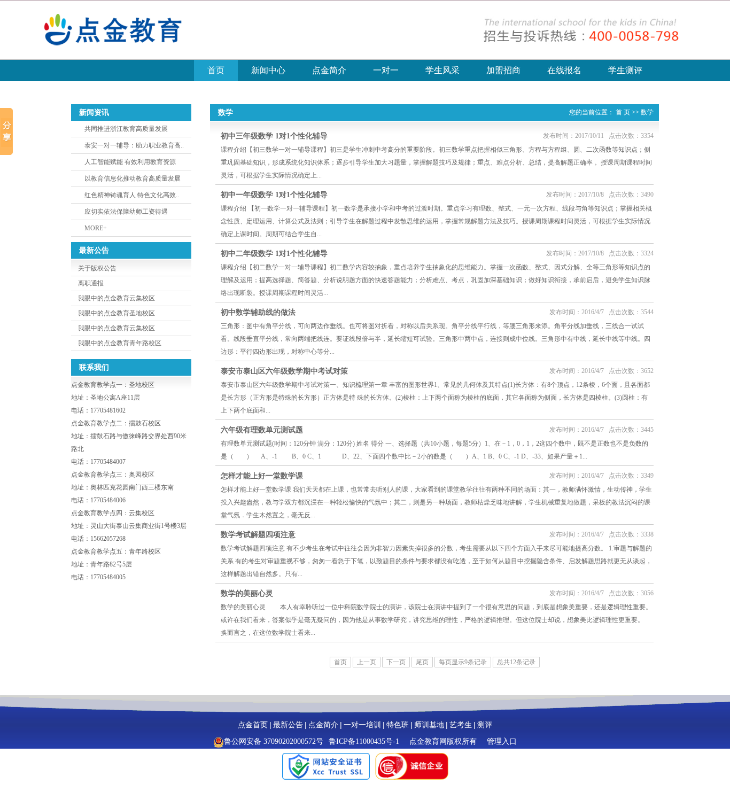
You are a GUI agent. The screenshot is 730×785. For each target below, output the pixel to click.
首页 (215, 70)
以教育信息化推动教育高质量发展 (132, 178)
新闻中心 (268, 70)
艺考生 (460, 725)
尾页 (422, 662)
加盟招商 (503, 70)
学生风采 (442, 70)
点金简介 (329, 70)
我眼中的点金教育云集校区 (116, 298)
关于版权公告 (97, 268)
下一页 (396, 662)
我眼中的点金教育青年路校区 (119, 343)
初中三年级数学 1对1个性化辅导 (274, 136)
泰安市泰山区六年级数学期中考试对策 (284, 371)
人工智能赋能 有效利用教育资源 (130, 162)
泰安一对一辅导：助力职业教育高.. (134, 145)
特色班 (397, 725)
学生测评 (625, 70)
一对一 (386, 70)
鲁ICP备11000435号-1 (364, 741)
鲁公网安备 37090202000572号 (273, 741)
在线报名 (564, 70)
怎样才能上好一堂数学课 (262, 476)
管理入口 (502, 741)
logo (132, 30)
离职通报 (91, 283)
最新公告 (288, 725)
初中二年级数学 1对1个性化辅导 (274, 254)
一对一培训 (362, 725)
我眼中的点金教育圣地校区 (116, 313)
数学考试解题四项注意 (258, 535)
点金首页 (253, 725)
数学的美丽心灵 (247, 593)
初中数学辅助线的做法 (258, 312)
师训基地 (429, 725)
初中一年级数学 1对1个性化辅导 (274, 195)
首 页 (623, 112)
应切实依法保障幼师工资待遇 (126, 211)
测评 (484, 725)
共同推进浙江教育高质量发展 (126, 129)
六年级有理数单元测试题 (262, 430)
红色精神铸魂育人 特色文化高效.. (131, 195)
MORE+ (95, 228)
